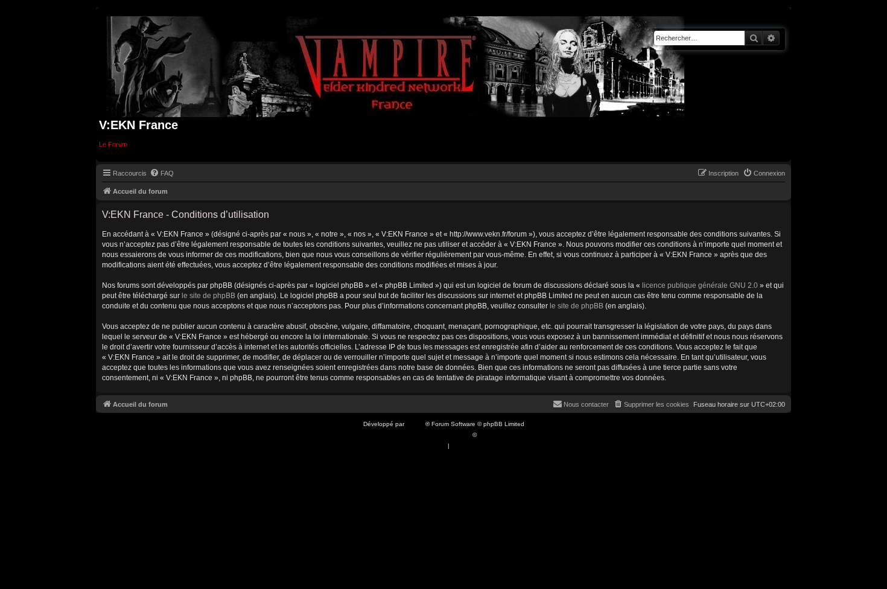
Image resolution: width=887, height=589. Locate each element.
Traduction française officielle (430, 434)
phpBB (415, 424)
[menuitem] (162, 173)
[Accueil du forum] (395, 64)
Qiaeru (487, 434)
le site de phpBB (208, 295)
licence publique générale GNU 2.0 (700, 285)
